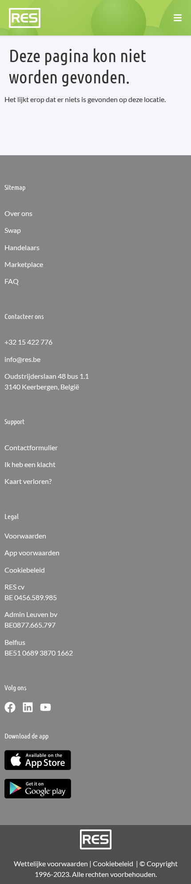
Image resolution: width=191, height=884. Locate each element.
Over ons (18, 213)
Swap (12, 230)
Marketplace (23, 264)
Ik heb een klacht (30, 464)
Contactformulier (31, 447)
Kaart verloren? (28, 481)
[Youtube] (45, 707)
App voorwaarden (32, 552)
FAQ (11, 281)
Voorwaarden (25, 535)
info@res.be (22, 359)
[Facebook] (10, 707)
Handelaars (22, 247)
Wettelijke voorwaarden (51, 863)
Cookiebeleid (24, 570)
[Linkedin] (27, 707)
